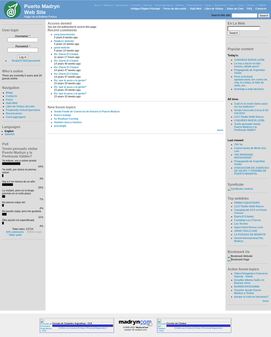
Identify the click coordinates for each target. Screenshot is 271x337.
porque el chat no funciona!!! (251, 296)
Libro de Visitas (214, 8)
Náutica (180, 5)
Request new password (26, 60)
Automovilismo (194, 5)
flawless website (64, 41)
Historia (148, 5)
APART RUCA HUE (245, 230)
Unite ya (64, 328)
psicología (60, 125)
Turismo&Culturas (164, 5)
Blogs (208, 5)
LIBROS (262, 5)
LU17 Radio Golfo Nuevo (249, 116)
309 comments (15, 232)
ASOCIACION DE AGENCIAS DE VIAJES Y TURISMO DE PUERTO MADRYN (251, 170)
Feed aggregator (16, 117)
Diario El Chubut (244, 216)
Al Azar (81, 328)
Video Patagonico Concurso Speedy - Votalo (251, 275)
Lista (73, 328)
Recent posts (14, 113)
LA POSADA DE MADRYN (249, 234)
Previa (90, 328)
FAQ (249, 8)
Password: (22, 46)
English (9, 131)
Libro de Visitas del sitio (20, 106)
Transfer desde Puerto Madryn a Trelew (247, 292)
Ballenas (108, 5)
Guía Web (195, 8)
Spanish (9, 134)
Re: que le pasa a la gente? (70, 80)
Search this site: (221, 15)
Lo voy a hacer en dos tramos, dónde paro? (247, 65)
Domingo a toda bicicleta (249, 89)
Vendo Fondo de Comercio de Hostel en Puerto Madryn (87, 111)
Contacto (260, 8)
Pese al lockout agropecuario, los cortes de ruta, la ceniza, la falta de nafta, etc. (250, 81)
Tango (241, 5)
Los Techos (241, 223)
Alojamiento (220, 5)
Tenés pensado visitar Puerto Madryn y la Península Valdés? (247, 127)
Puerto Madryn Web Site (42, 9)
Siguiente (100, 328)
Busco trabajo (62, 115)
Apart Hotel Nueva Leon (248, 227)
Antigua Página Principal (145, 8)
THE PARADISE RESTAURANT (243, 156)
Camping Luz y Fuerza (247, 220)
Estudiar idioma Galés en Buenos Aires (249, 282)
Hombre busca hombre (68, 122)
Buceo (97, 5)
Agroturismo (122, 5)
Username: (22, 36)
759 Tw (238, 144)
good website (62, 47)
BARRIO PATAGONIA (247, 286)
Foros (9, 99)
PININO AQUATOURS (247, 202)
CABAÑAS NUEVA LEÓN (249, 59)
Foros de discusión (174, 8)
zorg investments (64, 34)
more (220, 130)
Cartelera (136, 5)
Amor (232, 5)
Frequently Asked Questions (23, 110)
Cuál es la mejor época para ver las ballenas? (251, 105)
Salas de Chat (235, 8)
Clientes (251, 5)
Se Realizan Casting (66, 118)
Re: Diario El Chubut (66, 54)
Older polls (15, 234)
